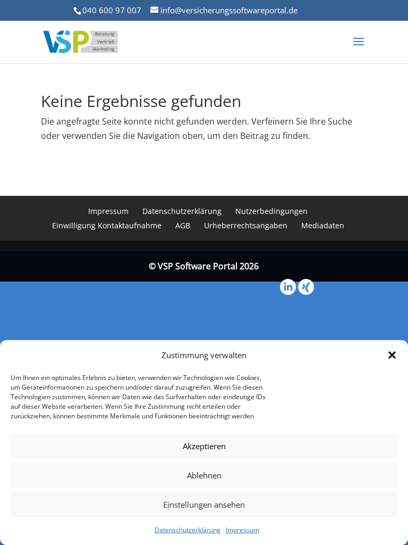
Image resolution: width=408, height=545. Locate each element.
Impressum (242, 529)
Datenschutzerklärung (187, 529)
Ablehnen (204, 475)
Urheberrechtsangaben (245, 225)
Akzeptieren (204, 446)
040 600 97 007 (111, 10)
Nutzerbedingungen (271, 211)
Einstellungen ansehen (204, 504)
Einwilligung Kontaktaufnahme (107, 225)
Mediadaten (322, 225)
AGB (182, 225)
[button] (392, 355)
